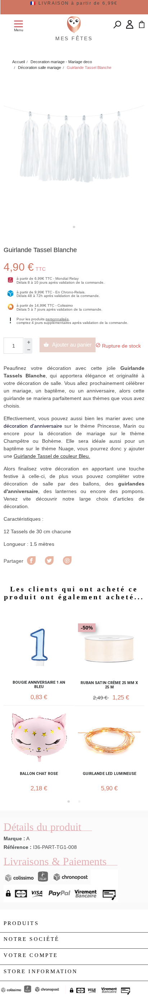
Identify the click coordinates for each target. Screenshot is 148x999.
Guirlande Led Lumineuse (109, 774)
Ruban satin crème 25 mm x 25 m (109, 685)
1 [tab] (74, 227)
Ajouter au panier (67, 344)
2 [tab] (79, 801)
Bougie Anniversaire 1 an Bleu (39, 684)
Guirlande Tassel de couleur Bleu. (52, 456)
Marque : (14, 838)
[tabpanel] (74, 148)
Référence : (18, 847)
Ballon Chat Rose (39, 774)
